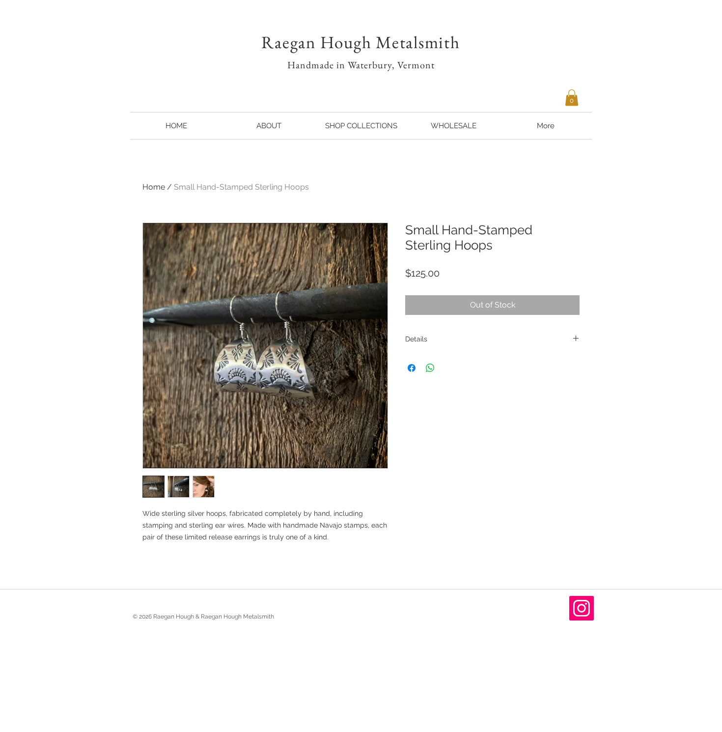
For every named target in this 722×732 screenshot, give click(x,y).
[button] (572, 97)
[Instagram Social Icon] (581, 608)
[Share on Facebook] (411, 368)
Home (153, 187)
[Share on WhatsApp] (430, 368)
